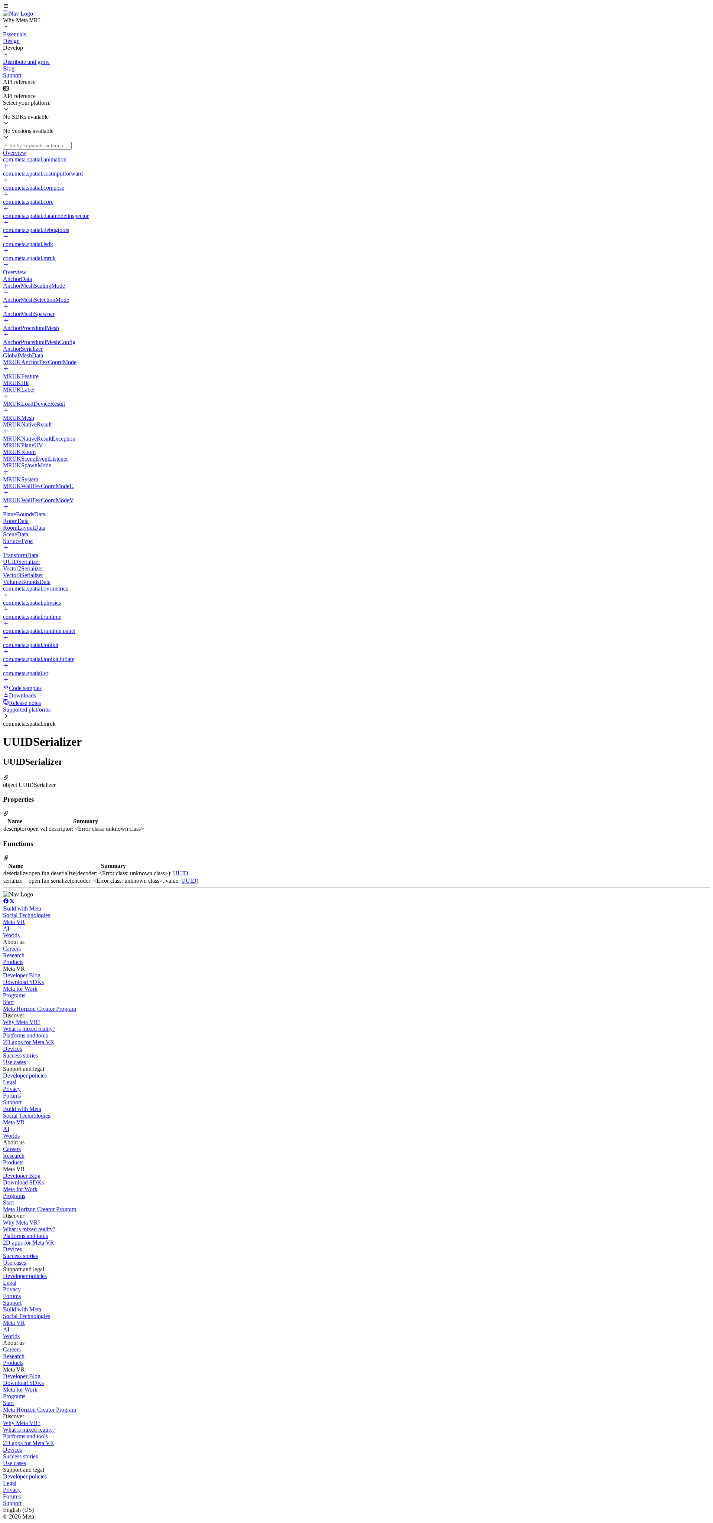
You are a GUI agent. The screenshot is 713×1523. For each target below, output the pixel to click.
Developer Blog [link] (21, 975)
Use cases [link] (14, 1062)
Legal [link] (9, 1082)
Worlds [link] (11, 935)
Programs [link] (14, 995)
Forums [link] (12, 1095)
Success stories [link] (20, 1055)
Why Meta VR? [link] (21, 1022)
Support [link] (12, 1102)
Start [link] (8, 1002)
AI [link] (6, 928)
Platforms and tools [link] (25, 1035)
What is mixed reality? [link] (29, 1029)
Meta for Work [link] (20, 989)
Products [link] (13, 962)
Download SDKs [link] (23, 982)
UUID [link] (180, 873)
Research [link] (14, 955)
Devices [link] (12, 1049)
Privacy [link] (12, 1089)
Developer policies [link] (25, 1075)
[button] (356, 6)
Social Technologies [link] (26, 915)
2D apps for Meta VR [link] (28, 1042)
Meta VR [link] (14, 922)
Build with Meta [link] (22, 908)
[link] (18, 13)
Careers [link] (12, 948)
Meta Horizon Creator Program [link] (39, 1009)
